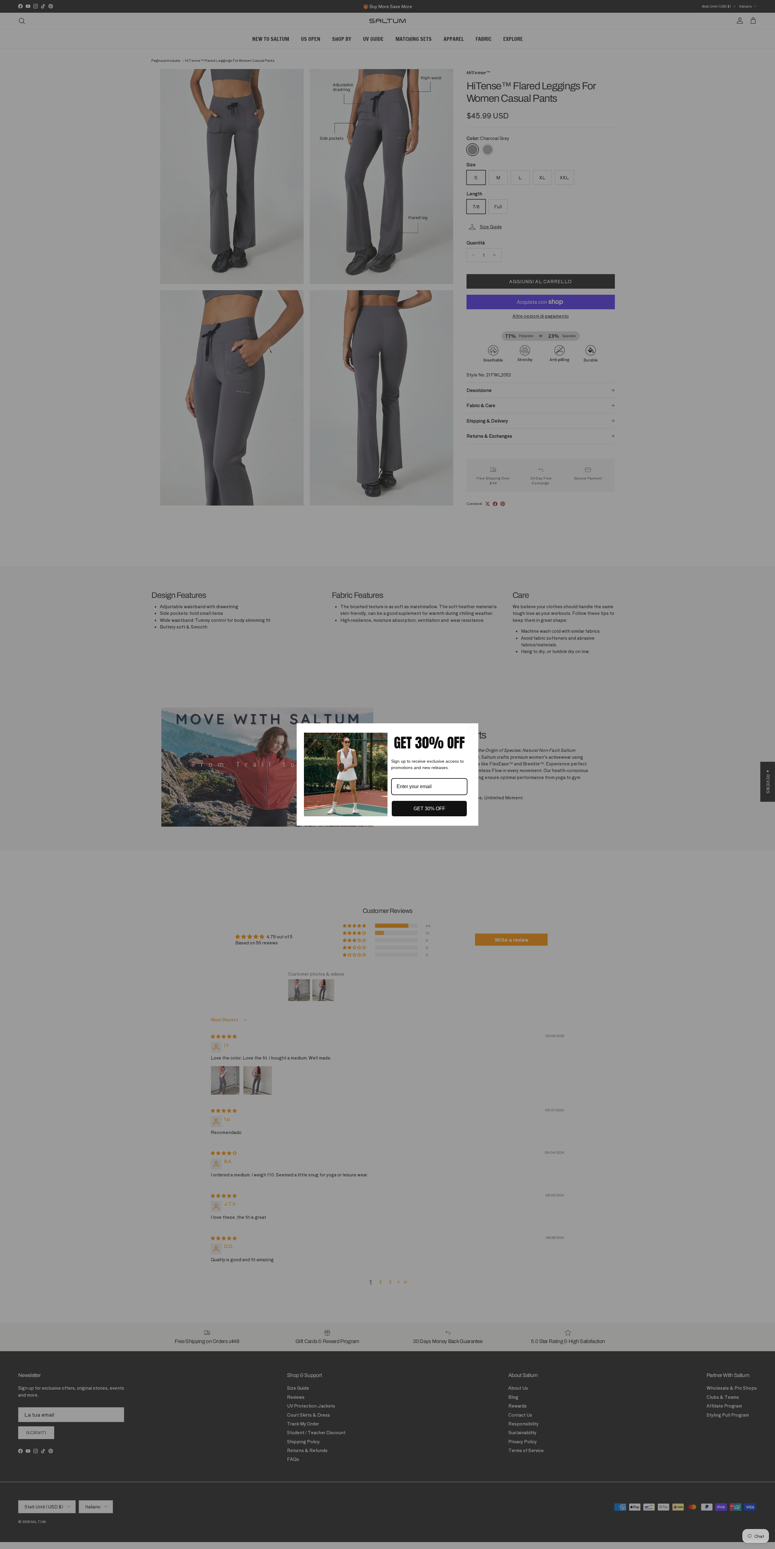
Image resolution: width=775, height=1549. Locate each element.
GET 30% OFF (429, 808)
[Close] (471, 730)
